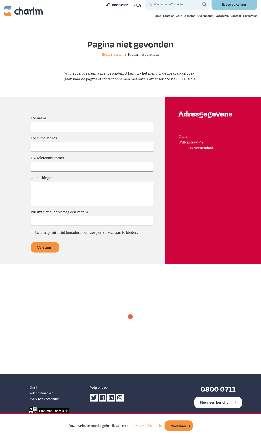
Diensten (189, 15)
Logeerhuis (250, 15)
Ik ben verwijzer (234, 4)
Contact (235, 15)
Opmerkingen (42, 178)
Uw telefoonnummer (47, 158)
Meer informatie (148, 426)
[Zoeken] (204, 4)
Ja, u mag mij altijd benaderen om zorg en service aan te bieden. (86, 233)
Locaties (168, 15)
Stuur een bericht (214, 402)
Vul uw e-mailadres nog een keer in (59, 212)
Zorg (179, 15)
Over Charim (205, 15)
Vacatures (222, 15)
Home (157, 15)
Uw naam (38, 118)
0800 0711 (120, 5)
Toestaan (178, 426)
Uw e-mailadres (44, 138)
